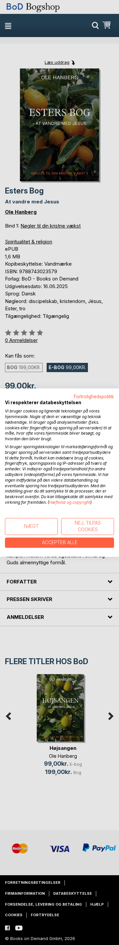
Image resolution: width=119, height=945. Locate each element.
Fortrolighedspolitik (94, 396)
